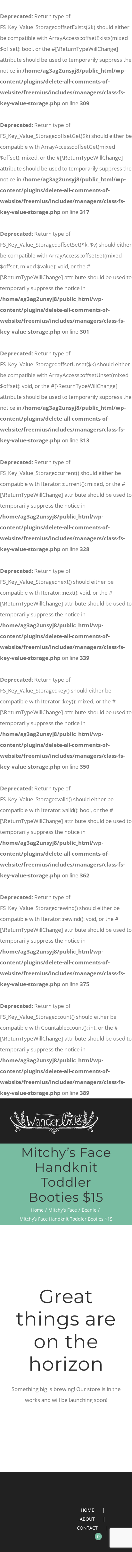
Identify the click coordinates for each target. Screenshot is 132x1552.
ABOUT (87, 1519)
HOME (87, 1510)
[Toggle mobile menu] (119, 1125)
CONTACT (87, 1528)
